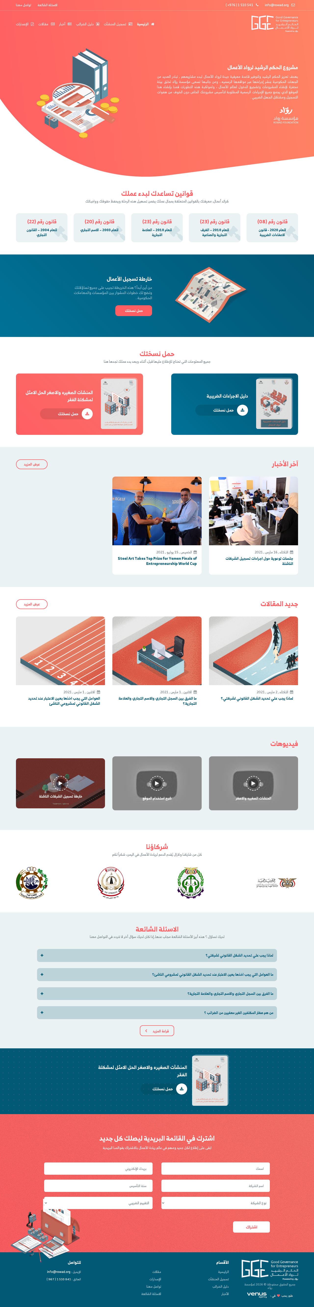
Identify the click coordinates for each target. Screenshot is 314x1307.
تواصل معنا (23, 5)
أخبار (62, 24)
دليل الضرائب (85, 24)
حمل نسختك (134, 310)
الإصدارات (22, 24)
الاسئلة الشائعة (47, 5)
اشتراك (251, 1227)
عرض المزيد (32, 464)
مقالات (43, 24)
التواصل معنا (99, 937)
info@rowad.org (277, 5)
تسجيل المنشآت (115, 24)
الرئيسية (143, 24)
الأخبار (225, 1294)
